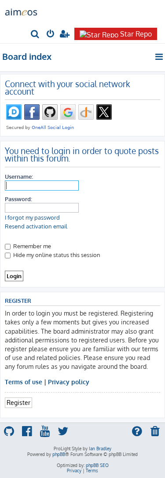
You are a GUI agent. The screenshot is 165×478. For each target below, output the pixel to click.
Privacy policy (68, 382)
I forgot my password (32, 217)
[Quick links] (159, 56)
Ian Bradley (100, 448)
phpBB (58, 454)
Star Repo (136, 33)
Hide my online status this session (56, 254)
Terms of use (23, 382)
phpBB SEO (97, 465)
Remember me (31, 246)
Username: (19, 176)
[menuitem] (35, 34)
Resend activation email (36, 226)
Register (18, 402)
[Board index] (21, 11)
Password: (18, 198)
